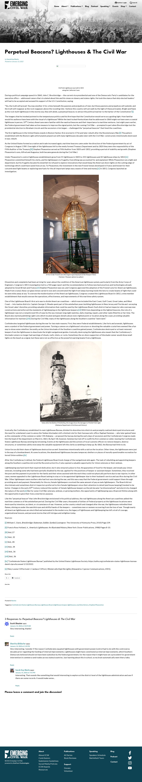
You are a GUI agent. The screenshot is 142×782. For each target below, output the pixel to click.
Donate (67, 768)
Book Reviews (70, 758)
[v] (99, 168)
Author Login (122, 2)
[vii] (79, 310)
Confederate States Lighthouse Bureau (26, 605)
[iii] (31, 149)
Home (56, 6)
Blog (87, 6)
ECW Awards (44, 767)
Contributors (44, 758)
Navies (13, 600)
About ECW (44, 755)
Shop (123, 6)
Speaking (104, 6)
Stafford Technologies (21, 763)
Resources (43, 769)
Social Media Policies (48, 764)
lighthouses (72, 605)
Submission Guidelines (48, 761)
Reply (12, 636)
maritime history (83, 605)
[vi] (38, 288)
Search (134, 2)
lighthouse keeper (60, 605)
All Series (68, 755)
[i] (133, 111)
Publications (76, 6)
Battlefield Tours (96, 758)
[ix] (25, 455)
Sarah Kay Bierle (13, 59)
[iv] (126, 157)
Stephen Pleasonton (96, 605)
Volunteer (68, 771)
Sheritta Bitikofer (18, 643)
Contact (132, 6)
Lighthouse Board (47, 605)
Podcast (94, 6)
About (64, 6)
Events (115, 6)
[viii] (29, 318)
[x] (26, 491)
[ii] (120, 133)
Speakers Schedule (97, 755)
